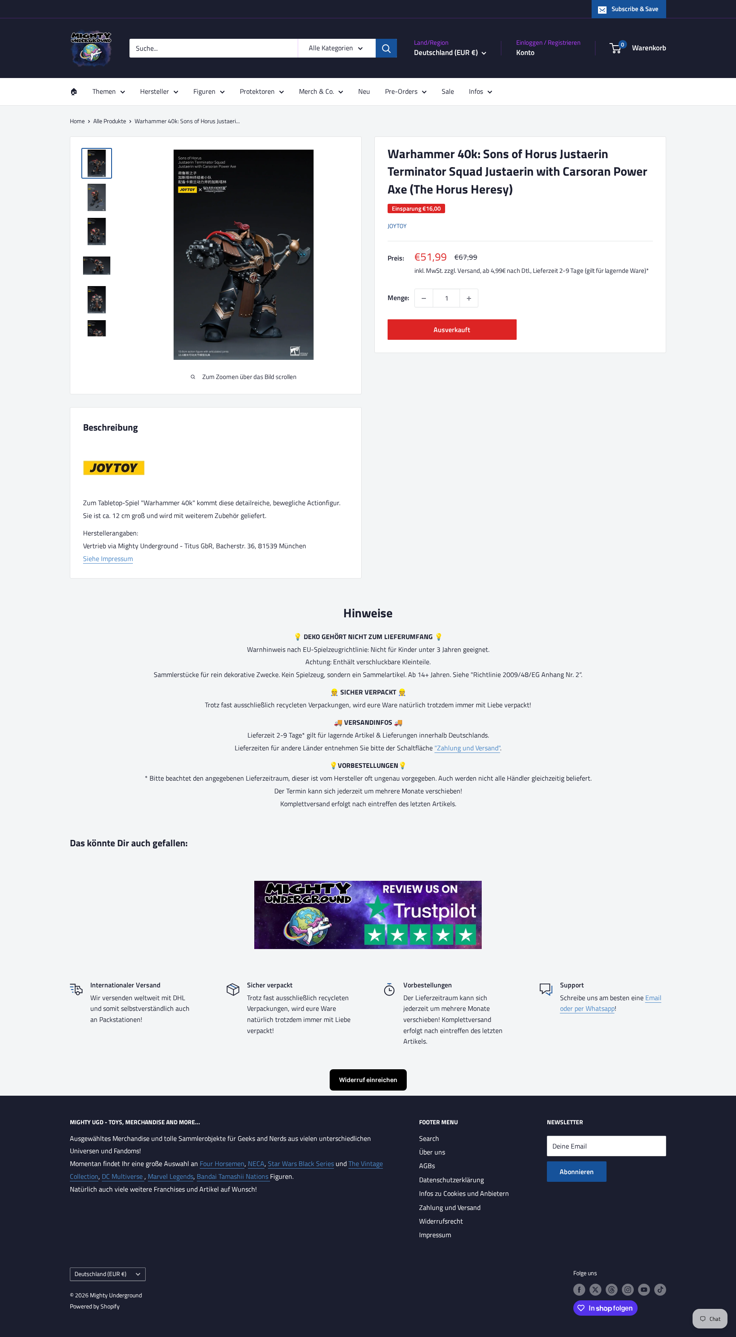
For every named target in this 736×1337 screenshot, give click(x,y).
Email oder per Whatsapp (610, 1003)
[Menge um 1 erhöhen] (469, 298)
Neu (364, 91)
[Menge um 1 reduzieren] (424, 298)
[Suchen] (386, 48)
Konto (525, 52)
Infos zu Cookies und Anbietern (464, 1193)
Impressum (435, 1235)
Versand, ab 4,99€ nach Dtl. (493, 271)
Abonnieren (577, 1171)
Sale (448, 91)
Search (429, 1138)
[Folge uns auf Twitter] (595, 1289)
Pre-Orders (401, 91)
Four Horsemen (222, 1163)
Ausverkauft (452, 330)
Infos (476, 91)
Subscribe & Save (635, 9)
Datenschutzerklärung (451, 1180)
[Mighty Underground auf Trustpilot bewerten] (368, 887)
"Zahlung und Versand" (467, 748)
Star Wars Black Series (301, 1163)
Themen (104, 91)
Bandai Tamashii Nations (233, 1176)
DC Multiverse (123, 1176)
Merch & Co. (316, 91)
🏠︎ (74, 91)
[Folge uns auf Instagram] (628, 1289)
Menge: (398, 298)
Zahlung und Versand (449, 1207)
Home (77, 120)
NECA (256, 1163)
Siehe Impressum (108, 558)
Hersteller (154, 91)
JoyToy (397, 226)
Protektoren (257, 91)
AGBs (427, 1165)
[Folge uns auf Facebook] (579, 1289)
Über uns (432, 1152)
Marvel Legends (170, 1176)
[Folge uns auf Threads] (612, 1289)
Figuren (204, 91)
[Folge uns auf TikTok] (660, 1289)
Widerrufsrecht (441, 1221)
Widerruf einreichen (368, 1079)
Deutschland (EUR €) (100, 1274)
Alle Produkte (109, 120)
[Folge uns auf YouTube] (644, 1289)
